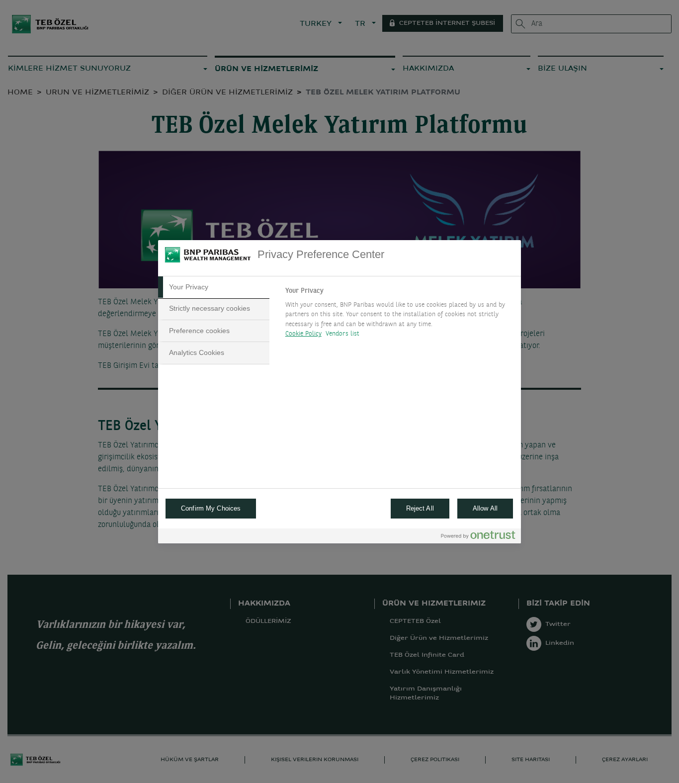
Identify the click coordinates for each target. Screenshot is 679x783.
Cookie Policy (303, 334)
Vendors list (343, 334)
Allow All (485, 508)
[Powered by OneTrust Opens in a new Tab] (478, 537)
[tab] (213, 287)
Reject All (420, 508)
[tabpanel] (398, 315)
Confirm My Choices (211, 508)
